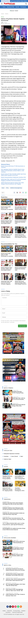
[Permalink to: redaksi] (2, 23)
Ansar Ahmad (14, 456)
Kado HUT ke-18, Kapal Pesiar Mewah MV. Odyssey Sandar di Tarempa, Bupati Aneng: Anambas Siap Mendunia (8, 489)
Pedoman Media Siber (17, 612)
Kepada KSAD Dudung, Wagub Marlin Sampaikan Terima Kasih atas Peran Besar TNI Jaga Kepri (15, 574)
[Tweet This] (17, 193)
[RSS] (21, 606)
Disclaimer (8, 612)
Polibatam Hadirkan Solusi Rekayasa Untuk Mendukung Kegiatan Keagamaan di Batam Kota (13, 508)
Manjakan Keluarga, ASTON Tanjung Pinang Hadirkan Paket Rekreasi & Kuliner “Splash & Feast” (18, 392)
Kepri (3, 188)
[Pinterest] (13, 606)
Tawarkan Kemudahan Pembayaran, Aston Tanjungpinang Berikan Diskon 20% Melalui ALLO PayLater (20, 489)
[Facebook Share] (14, 193)
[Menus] (2, 4)
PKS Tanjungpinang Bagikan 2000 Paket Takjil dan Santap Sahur (15, 585)
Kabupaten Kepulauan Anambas (11, 453)
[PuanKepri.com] (9, 4)
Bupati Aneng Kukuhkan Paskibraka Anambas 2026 (13, 177)
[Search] (26, 4)
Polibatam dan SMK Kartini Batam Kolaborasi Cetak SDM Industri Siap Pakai (13, 513)
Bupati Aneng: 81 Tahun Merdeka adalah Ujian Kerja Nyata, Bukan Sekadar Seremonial (13, 174)
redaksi (5, 22)
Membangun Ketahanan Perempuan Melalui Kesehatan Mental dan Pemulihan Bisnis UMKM (15, 569)
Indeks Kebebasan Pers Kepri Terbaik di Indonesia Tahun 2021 (15, 595)
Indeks (4, 610)
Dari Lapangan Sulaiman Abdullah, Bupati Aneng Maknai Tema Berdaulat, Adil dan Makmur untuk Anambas (12, 171)
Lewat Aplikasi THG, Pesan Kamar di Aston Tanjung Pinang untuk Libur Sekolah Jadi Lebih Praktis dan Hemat (20, 477)
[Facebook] (7, 606)
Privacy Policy (16, 610)
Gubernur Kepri (7, 459)
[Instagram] (15, 606)
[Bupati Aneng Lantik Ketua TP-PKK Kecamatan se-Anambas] (7, 202)
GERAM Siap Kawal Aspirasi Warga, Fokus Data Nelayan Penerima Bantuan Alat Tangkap (12, 183)
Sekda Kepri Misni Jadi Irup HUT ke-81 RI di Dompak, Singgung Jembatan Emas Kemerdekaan (13, 180)
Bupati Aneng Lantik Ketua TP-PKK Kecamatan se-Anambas (13, 166)
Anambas (6, 456)
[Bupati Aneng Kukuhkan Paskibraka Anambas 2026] (21, 216)
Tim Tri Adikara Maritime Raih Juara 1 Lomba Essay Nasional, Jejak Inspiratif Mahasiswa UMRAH (13, 524)
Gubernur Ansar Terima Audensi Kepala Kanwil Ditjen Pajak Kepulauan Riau (15, 579)
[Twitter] (10, 606)
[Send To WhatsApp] (26, 193)
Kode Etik (9, 610)
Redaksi (23, 610)
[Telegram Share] (23, 193)
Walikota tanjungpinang (16, 188)
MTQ (7, 188)
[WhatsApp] (18, 606)
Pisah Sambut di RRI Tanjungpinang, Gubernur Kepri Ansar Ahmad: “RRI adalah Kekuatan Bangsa (14, 590)
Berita (2, 16)
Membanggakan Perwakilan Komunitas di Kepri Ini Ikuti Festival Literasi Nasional (14, 529)
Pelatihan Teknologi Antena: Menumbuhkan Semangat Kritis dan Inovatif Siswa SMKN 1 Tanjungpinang (13, 503)
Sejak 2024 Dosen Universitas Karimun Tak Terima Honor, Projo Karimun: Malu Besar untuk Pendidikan (14, 519)
